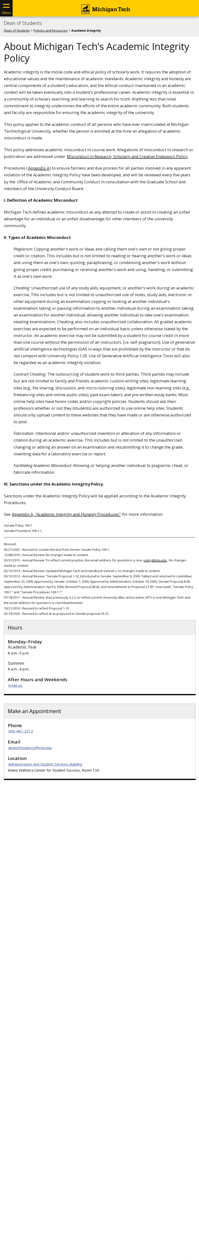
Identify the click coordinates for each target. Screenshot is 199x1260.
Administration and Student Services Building (45, 764)
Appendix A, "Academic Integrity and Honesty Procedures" (66, 514)
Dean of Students (23, 23)
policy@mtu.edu (155, 560)
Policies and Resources (50, 30)
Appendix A (38, 168)
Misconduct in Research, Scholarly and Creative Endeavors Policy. (127, 156)
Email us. (15, 685)
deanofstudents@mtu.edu (30, 747)
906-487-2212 (20, 731)
